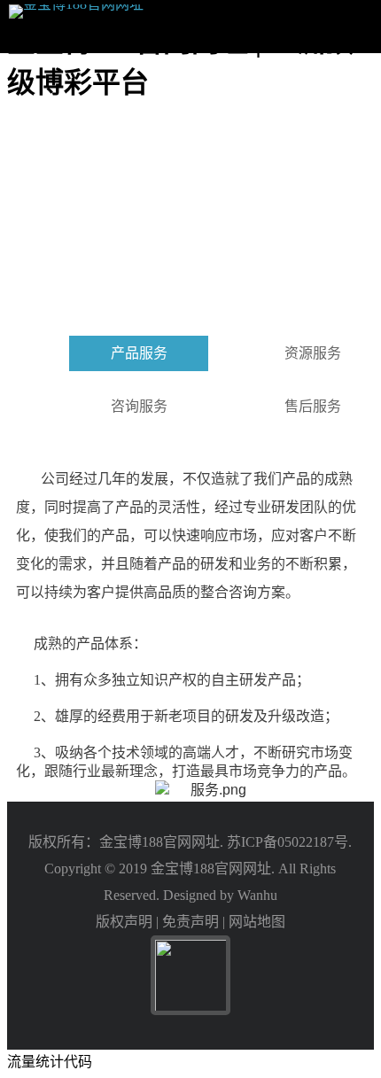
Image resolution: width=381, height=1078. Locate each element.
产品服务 (139, 353)
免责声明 (190, 921)
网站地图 (257, 921)
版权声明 (124, 921)
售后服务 (312, 406)
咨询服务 (139, 406)
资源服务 (312, 353)
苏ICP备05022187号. (289, 841)
